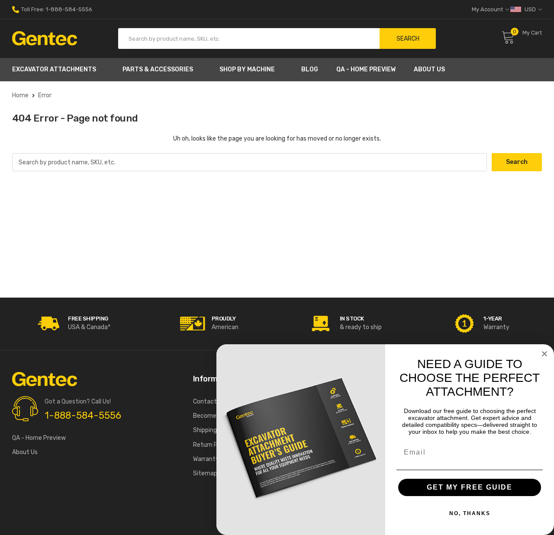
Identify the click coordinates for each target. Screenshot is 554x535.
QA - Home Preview (366, 69)
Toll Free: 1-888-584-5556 (56, 9)
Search (407, 38)
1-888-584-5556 (83, 415)
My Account (488, 9)
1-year (492, 318)
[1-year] (464, 323)
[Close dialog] (544, 354)
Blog (309, 69)
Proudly (224, 318)
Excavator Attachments (54, 69)
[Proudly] (192, 323)
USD (530, 9)
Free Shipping (88, 318)
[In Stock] (320, 323)
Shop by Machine (247, 69)
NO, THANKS (469, 513)
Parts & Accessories (157, 69)
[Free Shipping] (48, 323)
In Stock (352, 318)
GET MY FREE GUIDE (469, 487)
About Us (429, 69)
